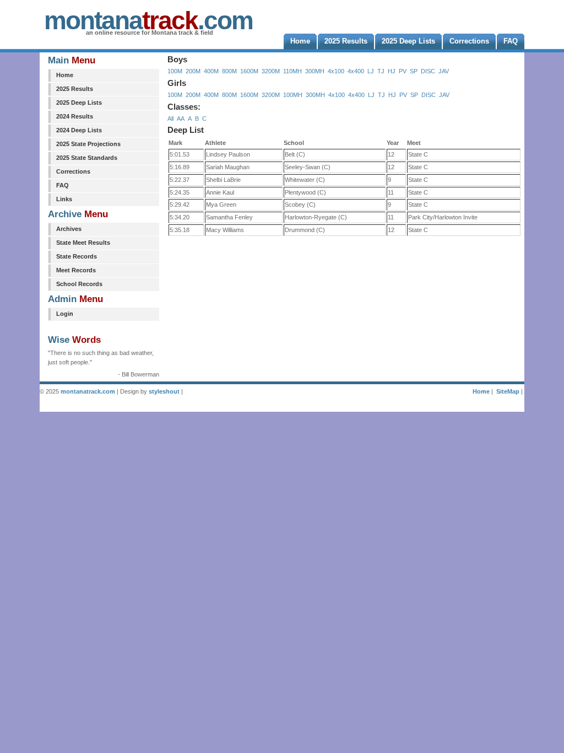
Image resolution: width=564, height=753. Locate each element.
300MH (314, 71)
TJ (380, 71)
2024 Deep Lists (79, 130)
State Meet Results (83, 242)
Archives (69, 228)
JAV (443, 71)
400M (211, 71)
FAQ (62, 185)
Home (64, 75)
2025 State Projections (88, 144)
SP (413, 71)
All (170, 118)
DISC (428, 71)
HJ (391, 71)
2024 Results (74, 116)
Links (64, 199)
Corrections (73, 171)
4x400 (356, 71)
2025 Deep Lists (79, 102)
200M (193, 71)
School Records (79, 284)
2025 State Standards (86, 157)
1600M (249, 71)
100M (174, 71)
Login (64, 313)
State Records (76, 256)
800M (229, 71)
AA (181, 118)
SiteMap (507, 391)
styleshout (164, 391)
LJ (370, 71)
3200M (271, 71)
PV (402, 71)
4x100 (336, 71)
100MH (292, 95)
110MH (292, 71)
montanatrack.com (88, 391)
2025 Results (74, 88)
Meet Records (76, 270)
